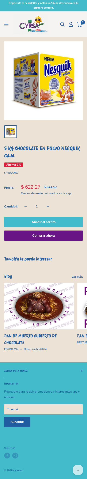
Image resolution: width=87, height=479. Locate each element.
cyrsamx (11, 173)
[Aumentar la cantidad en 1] (48, 206)
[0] (79, 24)
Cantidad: (11, 206)
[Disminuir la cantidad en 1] (25, 206)
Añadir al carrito (44, 222)
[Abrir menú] (6, 24)
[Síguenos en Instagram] (15, 456)
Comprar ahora (43, 235)
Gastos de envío (32, 193)
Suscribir (17, 422)
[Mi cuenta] (71, 24)
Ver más (77, 276)
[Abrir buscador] (62, 24)
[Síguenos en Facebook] (7, 456)
